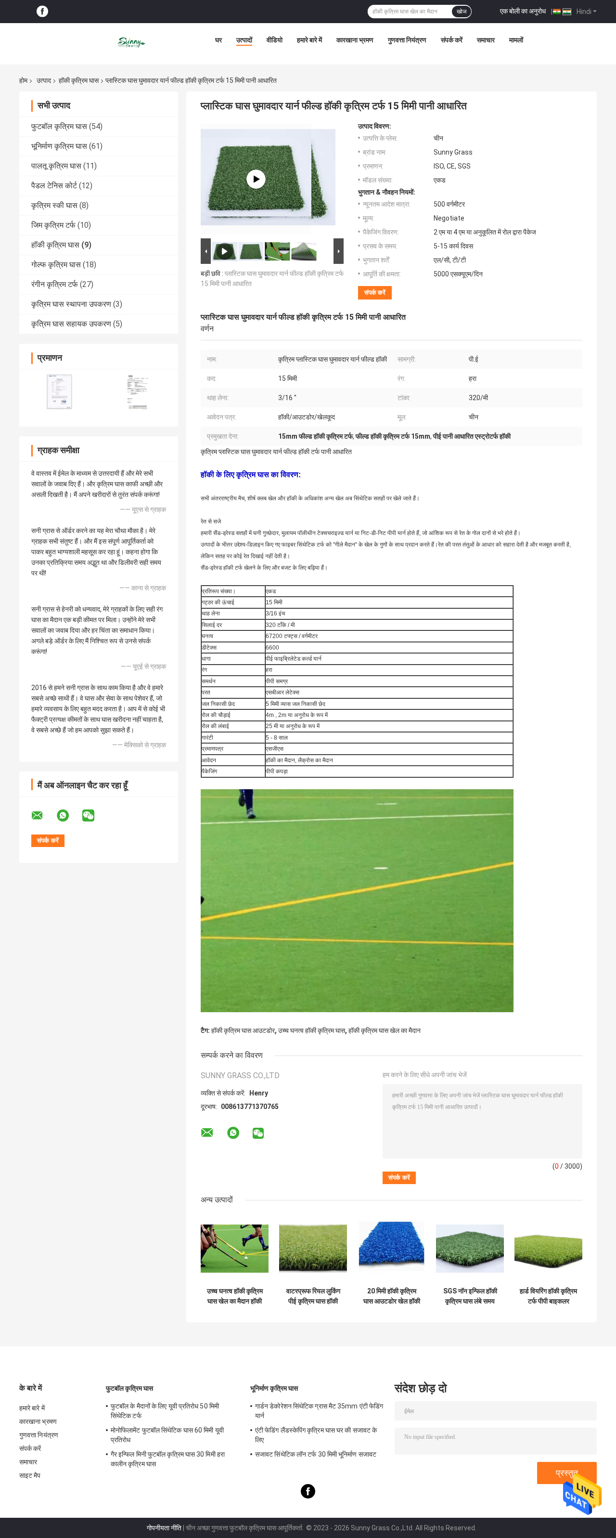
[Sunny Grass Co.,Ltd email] (43, 816)
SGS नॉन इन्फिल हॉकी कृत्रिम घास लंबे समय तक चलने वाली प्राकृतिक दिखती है (470, 1296)
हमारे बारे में (309, 40)
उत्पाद (44, 80)
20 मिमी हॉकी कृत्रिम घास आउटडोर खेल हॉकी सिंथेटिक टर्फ (391, 1296)
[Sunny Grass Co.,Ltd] (132, 42)
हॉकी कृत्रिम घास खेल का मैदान (384, 1030)
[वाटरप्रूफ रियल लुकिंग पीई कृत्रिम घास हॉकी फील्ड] (313, 1248)
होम (23, 80)
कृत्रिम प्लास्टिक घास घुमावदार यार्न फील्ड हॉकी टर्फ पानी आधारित (276, 452)
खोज (461, 11)
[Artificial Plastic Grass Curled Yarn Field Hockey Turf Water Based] (256, 179)
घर (218, 40)
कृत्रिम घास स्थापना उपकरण (71, 304)
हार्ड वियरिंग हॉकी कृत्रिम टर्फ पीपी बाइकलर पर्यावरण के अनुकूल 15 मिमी (548, 1296)
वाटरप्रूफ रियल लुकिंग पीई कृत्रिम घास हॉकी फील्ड (313, 1296)
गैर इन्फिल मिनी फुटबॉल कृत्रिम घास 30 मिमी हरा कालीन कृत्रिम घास (168, 1459)
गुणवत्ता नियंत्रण (407, 40)
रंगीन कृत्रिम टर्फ (54, 284)
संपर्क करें (451, 40)
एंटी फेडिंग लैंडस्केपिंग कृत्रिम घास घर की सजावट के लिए (316, 1435)
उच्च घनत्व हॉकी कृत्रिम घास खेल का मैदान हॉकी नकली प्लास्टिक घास (235, 1296)
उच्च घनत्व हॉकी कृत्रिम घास (311, 1030)
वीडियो (274, 40)
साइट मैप (30, 1475)
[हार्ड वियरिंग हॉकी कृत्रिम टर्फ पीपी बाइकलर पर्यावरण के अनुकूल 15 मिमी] (548, 1248)
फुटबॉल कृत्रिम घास (59, 126)
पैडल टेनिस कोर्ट (54, 185)
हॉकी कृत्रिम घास (79, 80)
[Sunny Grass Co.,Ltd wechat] (94, 816)
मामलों (516, 40)
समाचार (486, 40)
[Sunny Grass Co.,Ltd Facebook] (42, 12)
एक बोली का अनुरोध (523, 11)
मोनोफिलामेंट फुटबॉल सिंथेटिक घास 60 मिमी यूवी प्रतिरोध (167, 1435)
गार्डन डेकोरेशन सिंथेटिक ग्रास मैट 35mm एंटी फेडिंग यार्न (319, 1411)
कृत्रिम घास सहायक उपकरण (71, 323)
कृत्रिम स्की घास (54, 205)
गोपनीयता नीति (164, 1528)
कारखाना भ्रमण (354, 40)
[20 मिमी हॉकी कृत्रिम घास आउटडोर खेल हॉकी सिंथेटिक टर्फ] (391, 1248)
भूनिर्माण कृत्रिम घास (59, 146)
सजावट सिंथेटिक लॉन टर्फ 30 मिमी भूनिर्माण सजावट (315, 1454)
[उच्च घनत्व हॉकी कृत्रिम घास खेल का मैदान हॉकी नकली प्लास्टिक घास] (235, 1248)
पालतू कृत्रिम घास (56, 165)
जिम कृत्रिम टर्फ (53, 225)
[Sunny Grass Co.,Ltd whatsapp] (69, 816)
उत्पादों (244, 40)
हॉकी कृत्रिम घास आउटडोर (243, 1030)
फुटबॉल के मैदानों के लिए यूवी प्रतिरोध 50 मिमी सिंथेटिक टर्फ (165, 1411)
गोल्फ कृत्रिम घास (56, 264)
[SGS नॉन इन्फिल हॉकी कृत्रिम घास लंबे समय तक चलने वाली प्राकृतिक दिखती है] (470, 1248)
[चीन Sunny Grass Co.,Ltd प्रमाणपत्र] (59, 391)
